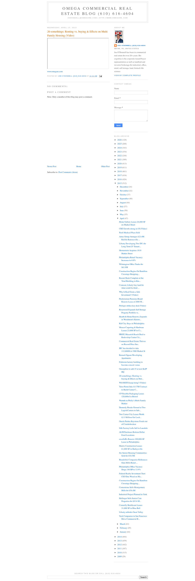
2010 (119, 552)
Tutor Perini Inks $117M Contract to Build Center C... (133, 388)
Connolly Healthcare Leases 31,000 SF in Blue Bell (130, 506)
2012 (119, 544)
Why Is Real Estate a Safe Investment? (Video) (129, 293)
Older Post (105, 166)
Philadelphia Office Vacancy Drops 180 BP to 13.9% (130, 468)
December (124, 186)
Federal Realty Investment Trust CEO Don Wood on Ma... (132, 475)
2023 (119, 151)
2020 (119, 163)
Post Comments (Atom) (68, 172)
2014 (119, 536)
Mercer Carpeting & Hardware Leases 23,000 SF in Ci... (131, 329)
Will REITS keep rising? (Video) (132, 382)
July (122, 206)
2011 (119, 548)
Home (78, 166)
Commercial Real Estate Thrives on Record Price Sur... (132, 343)
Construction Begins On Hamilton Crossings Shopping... (133, 273)
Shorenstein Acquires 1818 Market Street (130, 252)
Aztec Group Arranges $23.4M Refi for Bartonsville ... (131, 238)
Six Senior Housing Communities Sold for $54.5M (133, 454)
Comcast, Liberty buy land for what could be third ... (131, 286)
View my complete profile (127, 75)
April (122, 218)
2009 (119, 556)
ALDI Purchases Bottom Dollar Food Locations (132, 433)
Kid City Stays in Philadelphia (131, 323)
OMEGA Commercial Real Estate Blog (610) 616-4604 (97, 11)
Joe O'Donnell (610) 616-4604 (131, 45)
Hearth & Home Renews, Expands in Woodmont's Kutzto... (133, 318)
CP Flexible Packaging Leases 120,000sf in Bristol (131, 395)
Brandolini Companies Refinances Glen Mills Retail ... (133, 461)
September (124, 198)
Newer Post (51, 166)
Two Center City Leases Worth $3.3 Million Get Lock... (131, 416)
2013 (119, 540)
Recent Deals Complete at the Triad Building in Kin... (131, 279)
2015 (119, 183)
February (124, 527)
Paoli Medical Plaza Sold (129, 232)
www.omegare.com (55, 71)
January (123, 531)
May (122, 214)
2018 (119, 171)
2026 (119, 139)
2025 (119, 143)
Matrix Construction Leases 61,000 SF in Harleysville (130, 447)
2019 (119, 167)
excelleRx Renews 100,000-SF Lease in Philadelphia (131, 440)
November (124, 190)
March (123, 524)
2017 (119, 175)
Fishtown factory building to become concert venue (131, 363)
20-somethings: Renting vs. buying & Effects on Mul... (131, 377)
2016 (119, 179)
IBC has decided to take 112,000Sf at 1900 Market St (132, 350)
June (122, 210)
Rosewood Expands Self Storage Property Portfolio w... (132, 311)
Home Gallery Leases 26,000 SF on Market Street (132, 223)
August (123, 202)
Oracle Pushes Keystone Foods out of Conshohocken (133, 423)
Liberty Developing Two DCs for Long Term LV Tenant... (132, 245)
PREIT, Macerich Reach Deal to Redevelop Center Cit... (132, 336)
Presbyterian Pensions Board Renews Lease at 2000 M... (131, 300)
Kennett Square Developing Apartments (130, 356)
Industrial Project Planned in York (133, 494)
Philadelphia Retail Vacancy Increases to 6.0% (131, 259)
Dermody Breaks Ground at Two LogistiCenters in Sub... (132, 409)
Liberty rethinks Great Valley (131, 512)
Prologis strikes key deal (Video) (132, 305)
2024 (119, 147)
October (123, 194)
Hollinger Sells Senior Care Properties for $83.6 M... (130, 500)
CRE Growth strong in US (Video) (133, 228)
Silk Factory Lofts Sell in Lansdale (133, 428)
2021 (119, 159)
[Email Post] (100, 76)
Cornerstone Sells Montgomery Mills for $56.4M (132, 489)
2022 (119, 155)
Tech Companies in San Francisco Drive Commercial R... (133, 517)
